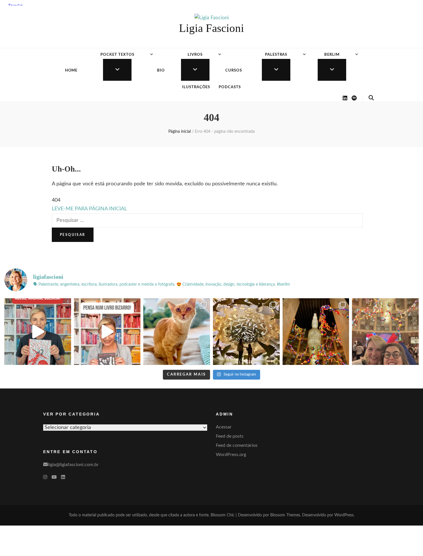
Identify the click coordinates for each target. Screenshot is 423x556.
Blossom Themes (285, 515)
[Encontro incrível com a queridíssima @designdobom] (385, 331)
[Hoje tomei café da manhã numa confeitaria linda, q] (246, 331)
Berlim (332, 55)
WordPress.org (231, 454)
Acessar (224, 427)
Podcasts (230, 87)
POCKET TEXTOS (117, 55)
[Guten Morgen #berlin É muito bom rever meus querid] (176, 331)
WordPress (344, 515)
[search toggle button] (371, 98)
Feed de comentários (237, 445)
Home (71, 70)
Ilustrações (196, 87)
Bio (161, 70)
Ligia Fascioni (211, 28)
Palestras (276, 55)
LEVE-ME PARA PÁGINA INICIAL (89, 208)
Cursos (233, 70)
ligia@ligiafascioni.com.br (73, 464)
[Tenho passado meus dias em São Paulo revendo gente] (316, 331)
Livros (195, 55)
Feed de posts (229, 436)
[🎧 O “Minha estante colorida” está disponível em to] (37, 331)
